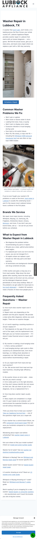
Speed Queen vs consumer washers (21, 492)
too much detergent (9, 287)
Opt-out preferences (18, 536)
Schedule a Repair (10, 102)
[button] (34, 518)
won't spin (16, 30)
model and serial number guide (21, 445)
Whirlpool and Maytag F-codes (20, 482)
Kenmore (6, 223)
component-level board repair (16, 423)
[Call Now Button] (33, 535)
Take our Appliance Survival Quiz (14, 413)
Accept (18, 532)
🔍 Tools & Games (35, 269)
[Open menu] (33, 4)
